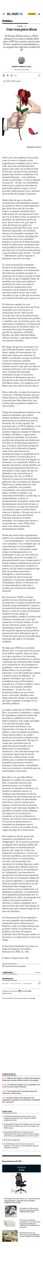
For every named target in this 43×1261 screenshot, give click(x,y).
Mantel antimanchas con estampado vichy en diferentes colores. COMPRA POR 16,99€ (30, 1234)
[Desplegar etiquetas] (39, 983)
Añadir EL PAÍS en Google (13, 81)
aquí (33, 998)
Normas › (38, 972)
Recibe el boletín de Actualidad (15, 966)
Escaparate (21, 1168)
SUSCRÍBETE (32, 14)
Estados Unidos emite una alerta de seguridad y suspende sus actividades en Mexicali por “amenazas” (21, 1100)
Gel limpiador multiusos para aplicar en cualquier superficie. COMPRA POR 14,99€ (29, 1210)
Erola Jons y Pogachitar (12, 1140)
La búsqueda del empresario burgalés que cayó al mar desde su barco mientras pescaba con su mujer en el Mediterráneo (22, 1126)
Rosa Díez (5, 983)
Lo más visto (7, 1111)
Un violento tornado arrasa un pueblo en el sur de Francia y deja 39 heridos (21, 1086)
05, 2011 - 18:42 (21, 69)
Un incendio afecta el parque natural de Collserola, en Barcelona (19, 1092)
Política (7, 21)
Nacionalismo (27, 983)
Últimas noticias (9, 1074)
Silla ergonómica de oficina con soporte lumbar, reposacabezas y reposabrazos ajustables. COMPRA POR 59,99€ (22, 1201)
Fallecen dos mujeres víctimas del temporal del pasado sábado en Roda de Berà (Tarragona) (21, 1079)
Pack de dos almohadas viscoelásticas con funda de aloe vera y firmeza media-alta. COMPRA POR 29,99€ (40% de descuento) (30, 1223)
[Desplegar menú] (4, 14)
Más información (7, 993)
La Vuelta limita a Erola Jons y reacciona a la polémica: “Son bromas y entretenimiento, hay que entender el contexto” (21, 1145)
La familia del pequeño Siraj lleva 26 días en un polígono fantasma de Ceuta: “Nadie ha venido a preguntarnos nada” (20, 1118)
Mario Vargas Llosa (21, 67)
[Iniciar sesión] (39, 14)
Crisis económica (16, 983)
